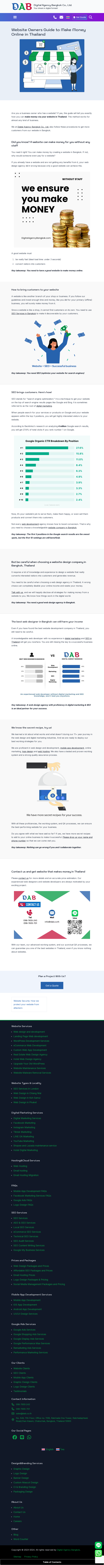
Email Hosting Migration (26, 1175)
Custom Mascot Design (25, 1482)
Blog (15, 1534)
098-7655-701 (23, 1409)
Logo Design (20, 1473)
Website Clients (21, 1368)
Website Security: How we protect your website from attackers (26, 1004)
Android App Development (27, 1309)
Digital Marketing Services (27, 1118)
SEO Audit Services (23, 1241)
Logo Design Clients (24, 1386)
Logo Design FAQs (23, 1204)
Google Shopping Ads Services (29, 1334)
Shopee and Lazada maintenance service (35, 1145)
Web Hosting (20, 1166)
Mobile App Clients (23, 1377)
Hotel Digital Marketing (25, 1150)
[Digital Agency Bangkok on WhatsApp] (29, 1437)
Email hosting (20, 1170)
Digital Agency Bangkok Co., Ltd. (53, 5)
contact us (23, 878)
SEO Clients (19, 1373)
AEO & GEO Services (24, 1222)
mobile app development (72, 748)
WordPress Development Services (31, 1041)
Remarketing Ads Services (27, 1348)
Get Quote (81, 17)
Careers (17, 1521)
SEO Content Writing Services (29, 1245)
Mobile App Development (26, 1300)
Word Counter (20, 1539)
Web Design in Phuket (25, 1102)
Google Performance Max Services (31, 1343)
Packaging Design (23, 1491)
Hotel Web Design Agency (27, 1059)
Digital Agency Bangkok (68, 1550)
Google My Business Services (29, 1250)
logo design (27, 751)
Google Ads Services (24, 1329)
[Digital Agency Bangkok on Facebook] (14, 1437)
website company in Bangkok (62, 527)
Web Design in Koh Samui (26, 1097)
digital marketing (44, 406)
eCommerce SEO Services (27, 1232)
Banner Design (21, 1478)
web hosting (44, 751)
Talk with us (17, 592)
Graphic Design (21, 1468)
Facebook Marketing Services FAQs (32, 1195)
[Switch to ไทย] (68, 17)
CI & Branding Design (24, 1487)
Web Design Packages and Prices (31, 1266)
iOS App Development (25, 1304)
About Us (18, 1507)
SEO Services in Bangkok (23, 313)
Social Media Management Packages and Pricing (39, 1284)
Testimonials (20, 1391)
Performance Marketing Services (30, 1352)
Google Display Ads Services (28, 1338)
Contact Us (19, 1512)
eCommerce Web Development (29, 1045)
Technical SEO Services (25, 1236)
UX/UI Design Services (25, 1313)
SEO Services (20, 1218)
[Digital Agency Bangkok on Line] (22, 1437)
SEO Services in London (26, 1088)
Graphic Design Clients (25, 1382)
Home (16, 1516)
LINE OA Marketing (23, 1136)
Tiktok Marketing (22, 1132)
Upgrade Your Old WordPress (29, 1063)
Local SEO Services (23, 1227)
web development (30, 524)
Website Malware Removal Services (32, 1072)
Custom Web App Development (30, 1050)
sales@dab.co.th (24, 1413)
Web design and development (29, 1031)
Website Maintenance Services (29, 1068)
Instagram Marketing (24, 1127)
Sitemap (17, 1556)
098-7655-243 (23, 1404)
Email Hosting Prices (24, 1275)
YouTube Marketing (23, 1141)
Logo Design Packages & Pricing (30, 1279)
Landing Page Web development (30, 1036)
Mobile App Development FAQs (30, 1191)
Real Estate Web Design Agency (30, 1054)
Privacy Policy (31, 1556)
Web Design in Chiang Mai (27, 1093)
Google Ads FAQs (22, 1200)
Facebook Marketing (24, 1122)
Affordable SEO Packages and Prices (33, 1270)
